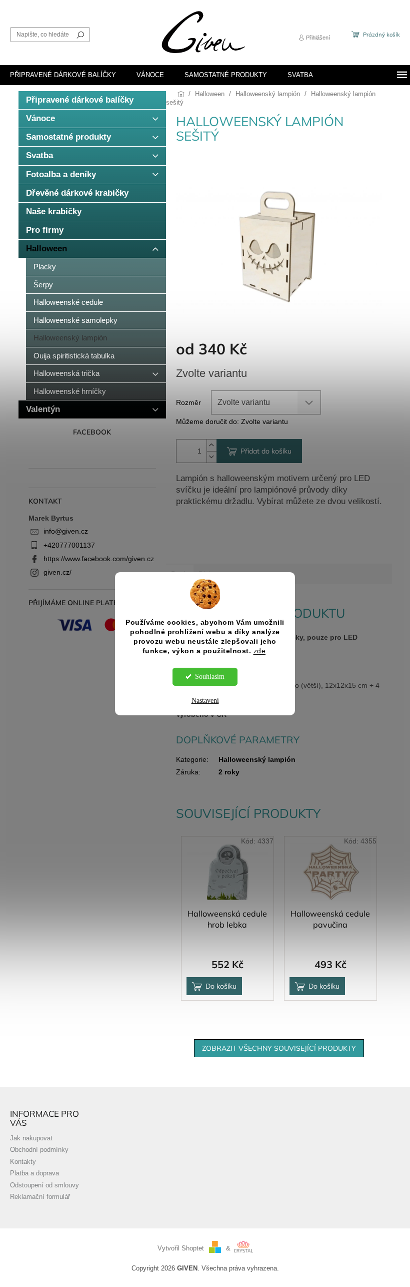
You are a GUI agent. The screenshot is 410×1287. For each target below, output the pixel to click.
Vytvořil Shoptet (181, 1248)
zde (260, 651)
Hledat (80, 34)
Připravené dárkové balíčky (80, 100)
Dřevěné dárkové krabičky (77, 193)
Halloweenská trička (67, 373)
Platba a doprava (34, 1173)
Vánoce (40, 118)
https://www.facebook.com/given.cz (99, 559)
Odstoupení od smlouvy (44, 1185)
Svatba (39, 155)
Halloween (46, 248)
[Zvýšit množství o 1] (211, 445)
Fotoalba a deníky (61, 174)
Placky (45, 266)
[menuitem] (63, 75)
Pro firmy (45, 230)
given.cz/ (58, 572)
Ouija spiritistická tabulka (74, 355)
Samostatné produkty (68, 137)
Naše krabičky (54, 211)
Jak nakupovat (31, 1138)
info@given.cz (66, 531)
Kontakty (23, 1161)
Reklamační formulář (40, 1196)
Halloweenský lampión (70, 337)
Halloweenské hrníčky (70, 391)
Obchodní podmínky (39, 1149)
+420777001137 (69, 545)
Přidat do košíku (266, 451)
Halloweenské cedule (68, 302)
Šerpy (43, 284)
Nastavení (205, 700)
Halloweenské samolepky (76, 320)
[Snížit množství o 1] (211, 457)
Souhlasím (209, 676)
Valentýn (43, 409)
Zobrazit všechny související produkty (279, 1048)
